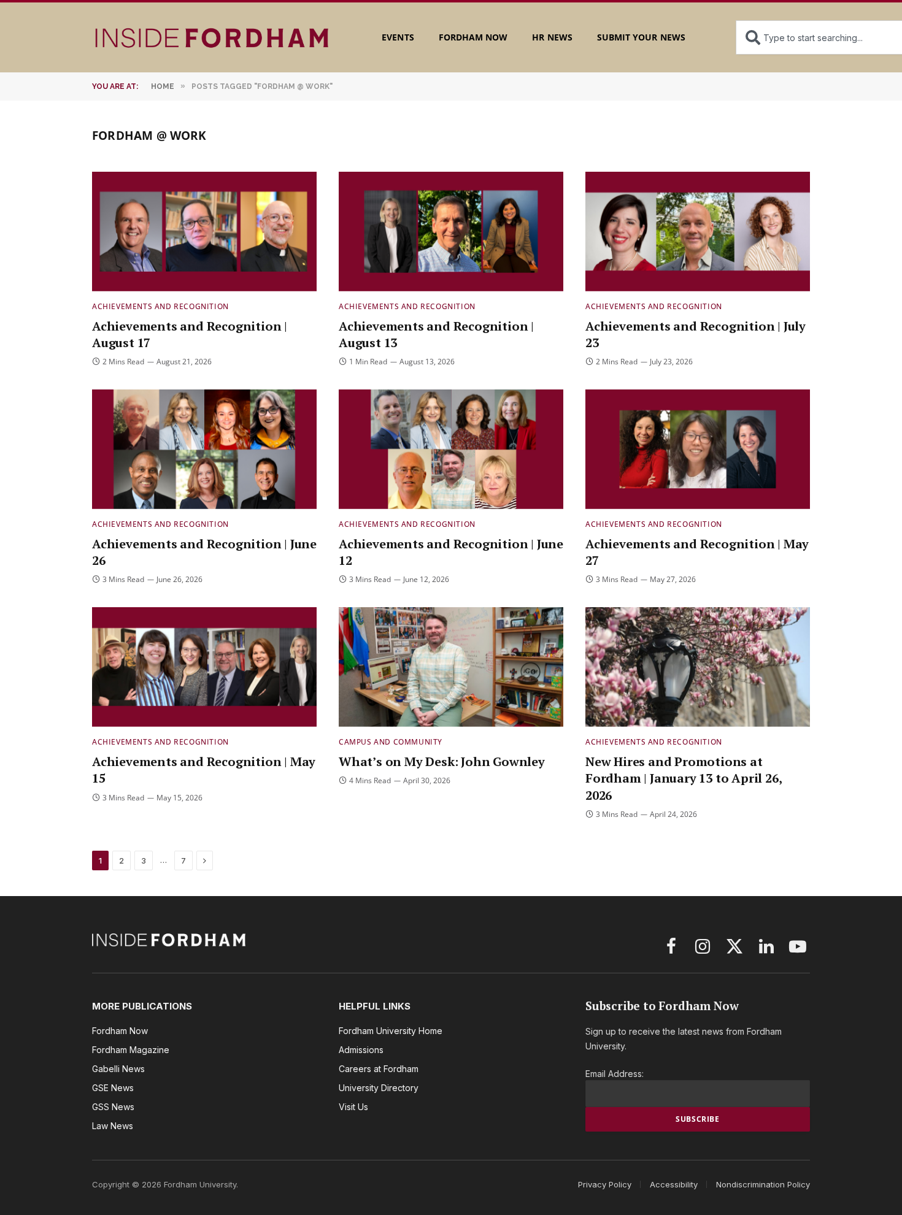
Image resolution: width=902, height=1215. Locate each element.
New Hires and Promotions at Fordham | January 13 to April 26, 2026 (683, 778)
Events (398, 37)
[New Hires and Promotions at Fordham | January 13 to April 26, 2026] (697, 667)
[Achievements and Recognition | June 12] (451, 449)
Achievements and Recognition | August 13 (436, 334)
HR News (552, 37)
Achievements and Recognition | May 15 (203, 769)
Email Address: (614, 1073)
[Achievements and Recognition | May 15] (204, 667)
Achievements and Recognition (160, 306)
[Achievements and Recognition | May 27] (697, 449)
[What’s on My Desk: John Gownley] (451, 667)
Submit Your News (641, 37)
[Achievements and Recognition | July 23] (697, 231)
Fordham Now (473, 37)
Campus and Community (390, 742)
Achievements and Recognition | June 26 (204, 552)
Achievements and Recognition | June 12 (451, 552)
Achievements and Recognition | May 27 (697, 552)
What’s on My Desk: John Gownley (442, 761)
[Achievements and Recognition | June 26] (204, 449)
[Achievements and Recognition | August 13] (451, 231)
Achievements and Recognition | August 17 (189, 334)
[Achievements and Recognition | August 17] (204, 231)
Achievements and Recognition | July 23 (695, 334)
